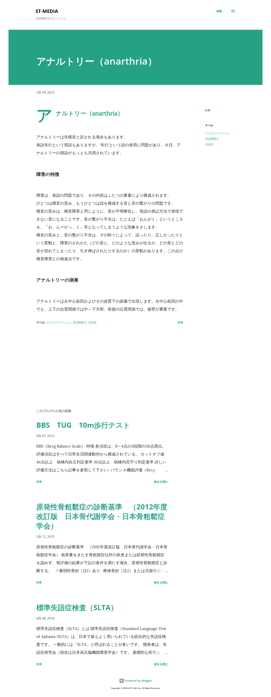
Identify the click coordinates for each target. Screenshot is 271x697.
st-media (47, 11)
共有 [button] (207, 110)
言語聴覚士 (212, 139)
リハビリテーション (217, 133)
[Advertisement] (103, 359)
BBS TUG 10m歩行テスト (83, 425)
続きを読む (161, 481)
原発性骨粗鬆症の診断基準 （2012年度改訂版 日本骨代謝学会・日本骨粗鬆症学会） (101, 516)
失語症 (209, 144)
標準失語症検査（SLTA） (77, 607)
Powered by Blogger (138, 681)
